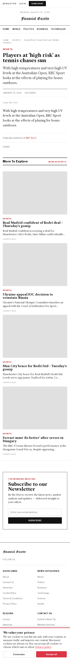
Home (6, 29)
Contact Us (8, 582)
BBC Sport (31, 138)
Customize (19, 654)
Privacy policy (43, 647)
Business (42, 29)
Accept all (51, 654)
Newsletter (9, 3)
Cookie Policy (9, 593)
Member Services (46, 624)
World (16, 29)
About (6, 577)
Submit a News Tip (46, 619)
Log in (22, 3)
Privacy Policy (10, 603)
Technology (58, 29)
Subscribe (37, 3)
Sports (16, 40)
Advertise (8, 587)
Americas (7, 624)
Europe (6, 619)
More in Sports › (58, 162)
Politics (28, 29)
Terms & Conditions (12, 598)
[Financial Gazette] (35, 19)
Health (40, 603)
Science (41, 598)
